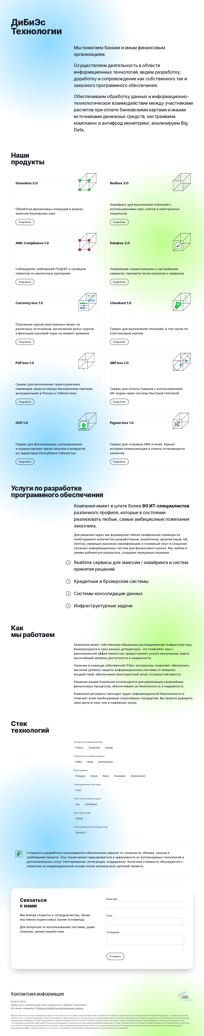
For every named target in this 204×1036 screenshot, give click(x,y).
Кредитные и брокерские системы (111, 581)
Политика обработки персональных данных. (60, 1008)
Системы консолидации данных (108, 593)
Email (109, 915)
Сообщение (112, 932)
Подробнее (25, 222)
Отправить (115, 956)
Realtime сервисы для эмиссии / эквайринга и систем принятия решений (131, 566)
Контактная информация (37, 993)
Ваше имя (111, 899)
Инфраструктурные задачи (103, 605)
